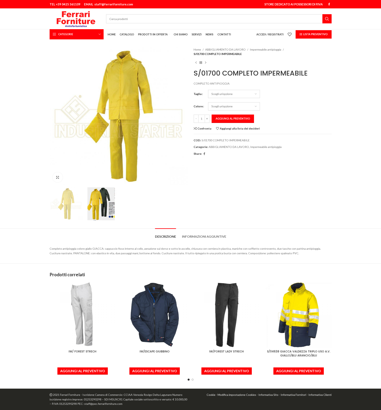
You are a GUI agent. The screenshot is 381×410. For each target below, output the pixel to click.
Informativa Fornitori (293, 394)
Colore (198, 106)
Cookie (211, 394)
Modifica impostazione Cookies (237, 394)
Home (197, 49)
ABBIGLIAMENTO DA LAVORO (225, 49)
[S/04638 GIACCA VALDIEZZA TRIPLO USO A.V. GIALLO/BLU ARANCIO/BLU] (299, 315)
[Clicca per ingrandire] (58, 177)
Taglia (198, 94)
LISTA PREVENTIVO (315, 34)
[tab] (165, 234)
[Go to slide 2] (193, 380)
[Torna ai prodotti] (200, 62)
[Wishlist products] (290, 34)
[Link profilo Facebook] (329, 4)
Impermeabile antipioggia (265, 49)
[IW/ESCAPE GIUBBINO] (155, 315)
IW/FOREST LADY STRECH (226, 351)
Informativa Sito (268, 394)
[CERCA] (327, 18)
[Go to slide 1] (189, 380)
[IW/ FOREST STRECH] (83, 315)
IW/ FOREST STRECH (82, 351)
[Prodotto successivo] (205, 62)
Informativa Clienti (320, 394)
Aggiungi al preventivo (233, 118)
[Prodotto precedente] (196, 62)
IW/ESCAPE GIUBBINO (155, 351)
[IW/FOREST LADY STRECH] (227, 315)
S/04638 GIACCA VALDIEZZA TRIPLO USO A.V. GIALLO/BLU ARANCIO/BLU (298, 353)
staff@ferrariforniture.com (113, 4)
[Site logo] (76, 18)
